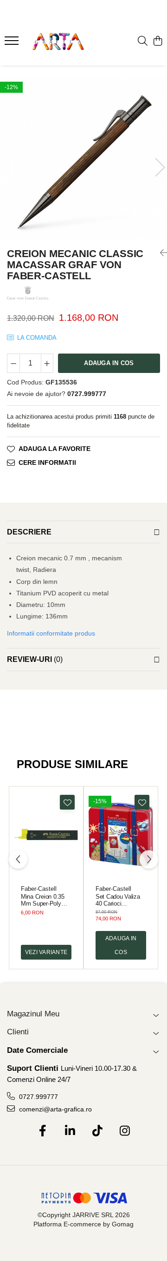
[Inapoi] (160, 253)
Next (159, 167)
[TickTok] (97, 1131)
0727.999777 (37, 1096)
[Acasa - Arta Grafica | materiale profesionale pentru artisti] (57, 41)
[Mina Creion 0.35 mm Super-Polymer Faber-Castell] (46, 834)
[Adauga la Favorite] (67, 802)
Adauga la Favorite (54, 448)
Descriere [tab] (29, 532)
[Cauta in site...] (143, 41)
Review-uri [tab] (35, 659)
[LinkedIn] (70, 1131)
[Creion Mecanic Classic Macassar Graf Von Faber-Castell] (83, 158)
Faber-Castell (39, 888)
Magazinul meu (33, 1013)
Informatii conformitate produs (51, 633)
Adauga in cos (109, 363)
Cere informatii (47, 462)
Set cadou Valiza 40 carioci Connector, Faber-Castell (118, 900)
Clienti (18, 1031)
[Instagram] (124, 1131)
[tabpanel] (83, 158)
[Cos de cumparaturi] (157, 41)
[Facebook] (42, 1131)
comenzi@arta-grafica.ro (54, 1109)
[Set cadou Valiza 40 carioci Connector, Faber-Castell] (121, 834)
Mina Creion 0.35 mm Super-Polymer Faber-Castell (46, 900)
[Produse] (13, 43)
